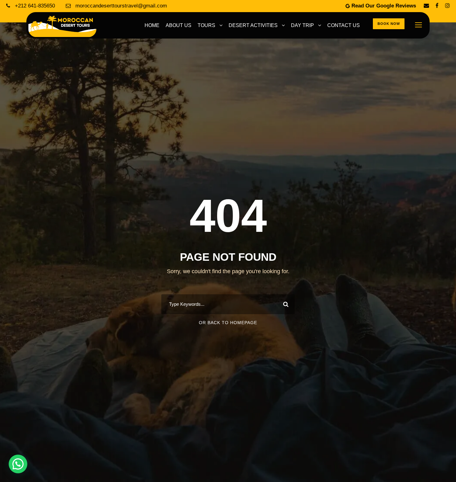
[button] (18, 464)
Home (152, 25)
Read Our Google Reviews (383, 6)
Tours (206, 25)
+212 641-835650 (34, 6)
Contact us (343, 25)
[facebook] (437, 6)
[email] (426, 6)
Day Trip (302, 25)
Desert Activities (253, 25)
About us (178, 25)
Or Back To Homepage (228, 322)
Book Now (389, 23)
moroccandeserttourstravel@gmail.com (120, 6)
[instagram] (447, 6)
